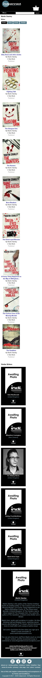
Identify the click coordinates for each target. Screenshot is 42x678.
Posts (10, 22)
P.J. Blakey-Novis (13, 475)
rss (28, 667)
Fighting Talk (11, 91)
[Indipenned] (11, 6)
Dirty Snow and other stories (11, 54)
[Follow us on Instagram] (24, 663)
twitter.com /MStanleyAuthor (21, 650)
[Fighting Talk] (11, 89)
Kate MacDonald (13, 395)
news (28, 665)
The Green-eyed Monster (11, 239)
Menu (4, 13)
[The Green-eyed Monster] (11, 237)
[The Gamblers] (11, 348)
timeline (34, 665)
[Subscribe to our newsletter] (12, 663)
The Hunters (11, 165)
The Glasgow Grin (11, 128)
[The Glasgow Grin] (11, 126)
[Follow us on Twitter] (29, 663)
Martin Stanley (21, 598)
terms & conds (7, 667)
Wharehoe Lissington (13, 435)
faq (39, 665)
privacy (15, 667)
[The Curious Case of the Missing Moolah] (11, 312)
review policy (13, 665)
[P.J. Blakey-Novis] (13, 474)
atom (32, 667)
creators (22, 665)
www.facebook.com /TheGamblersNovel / (21, 648)
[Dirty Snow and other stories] (11, 52)
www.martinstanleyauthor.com (21, 646)
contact (37, 667)
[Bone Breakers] (11, 200)
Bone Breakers (11, 202)
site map (22, 667)
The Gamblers (11, 350)
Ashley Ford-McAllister (13, 516)
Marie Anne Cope (13, 556)
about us (4, 665)
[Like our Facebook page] (18, 663)
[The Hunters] (11, 163)
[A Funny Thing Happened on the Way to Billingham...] (11, 275)
